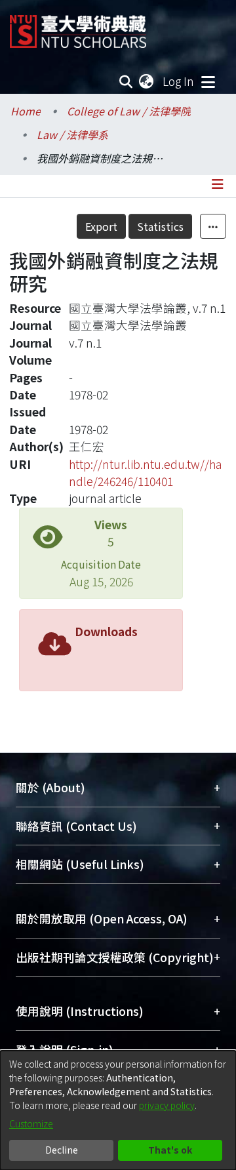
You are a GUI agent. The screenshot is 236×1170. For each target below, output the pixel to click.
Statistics (160, 226)
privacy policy (167, 1105)
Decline (61, 1149)
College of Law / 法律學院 (129, 111)
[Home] (78, 26)
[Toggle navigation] (207, 81)
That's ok (170, 1149)
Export (101, 226)
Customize (31, 1123)
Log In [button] (179, 81)
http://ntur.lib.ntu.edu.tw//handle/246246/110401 (145, 472)
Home (25, 111)
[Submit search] (126, 81)
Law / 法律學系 (72, 134)
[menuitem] (147, 81)
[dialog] (118, 1110)
